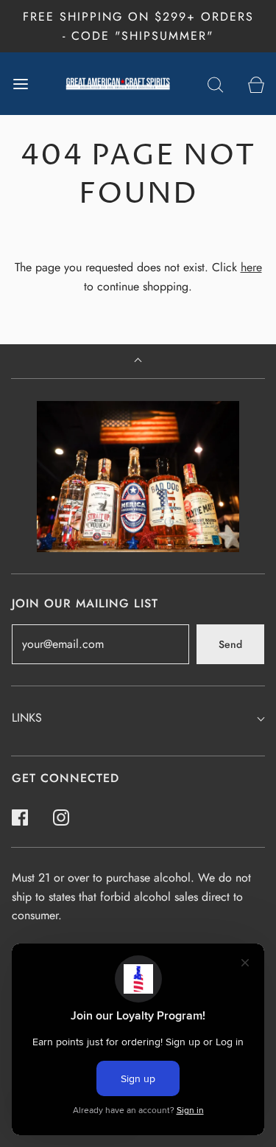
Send (230, 644)
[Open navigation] (20, 83)
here (251, 267)
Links (27, 717)
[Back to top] (138, 361)
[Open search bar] (215, 83)
